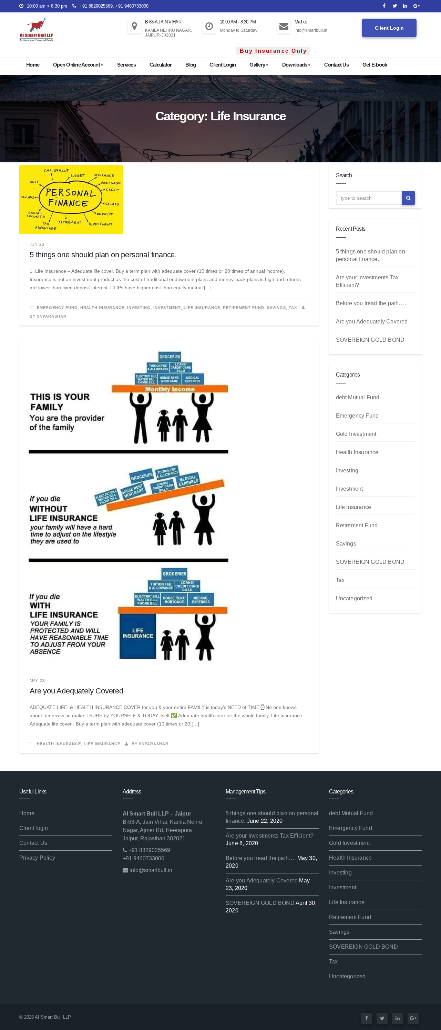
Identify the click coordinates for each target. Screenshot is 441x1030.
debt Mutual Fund (358, 397)
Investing (139, 308)
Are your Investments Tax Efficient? (270, 836)
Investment (167, 308)
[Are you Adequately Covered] (169, 504)
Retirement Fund (243, 308)
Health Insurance (102, 308)
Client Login (389, 28)
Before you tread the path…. (371, 303)
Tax (293, 308)
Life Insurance (202, 308)
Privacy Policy (37, 858)
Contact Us (336, 65)
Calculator (161, 65)
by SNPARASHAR (149, 744)
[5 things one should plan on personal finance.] (169, 199)
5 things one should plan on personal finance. (103, 254)
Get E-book (374, 65)
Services (126, 65)
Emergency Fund (57, 308)
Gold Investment (356, 434)
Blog (190, 65)
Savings (276, 308)
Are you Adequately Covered (76, 691)
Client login (33, 828)
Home (32, 65)
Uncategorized (354, 598)
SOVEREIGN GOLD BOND (370, 340)
